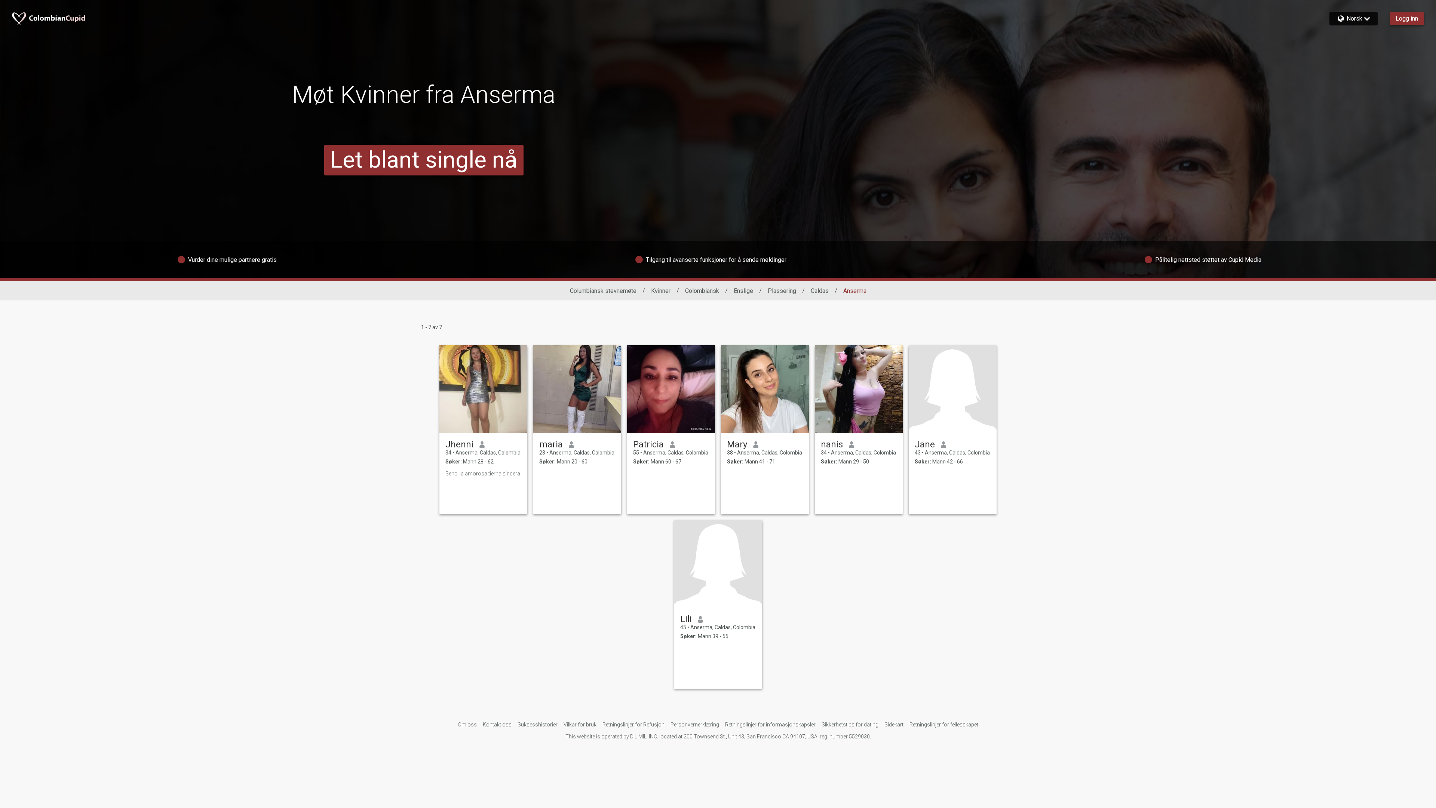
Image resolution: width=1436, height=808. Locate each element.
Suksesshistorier (538, 725)
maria (551, 444)
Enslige (743, 290)
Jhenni (459, 444)
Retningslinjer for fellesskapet (943, 725)
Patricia (648, 444)
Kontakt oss (497, 725)
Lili (686, 619)
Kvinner (661, 290)
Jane (925, 444)
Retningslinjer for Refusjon (633, 725)
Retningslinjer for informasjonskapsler (770, 725)
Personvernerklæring (695, 725)
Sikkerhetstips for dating (850, 725)
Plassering (782, 290)
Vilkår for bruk (580, 725)
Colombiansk (702, 290)
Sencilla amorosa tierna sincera (482, 474)
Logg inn (1407, 18)
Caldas (820, 290)
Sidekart (893, 725)
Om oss (467, 725)
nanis (832, 444)
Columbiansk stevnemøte (603, 290)
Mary (737, 444)
